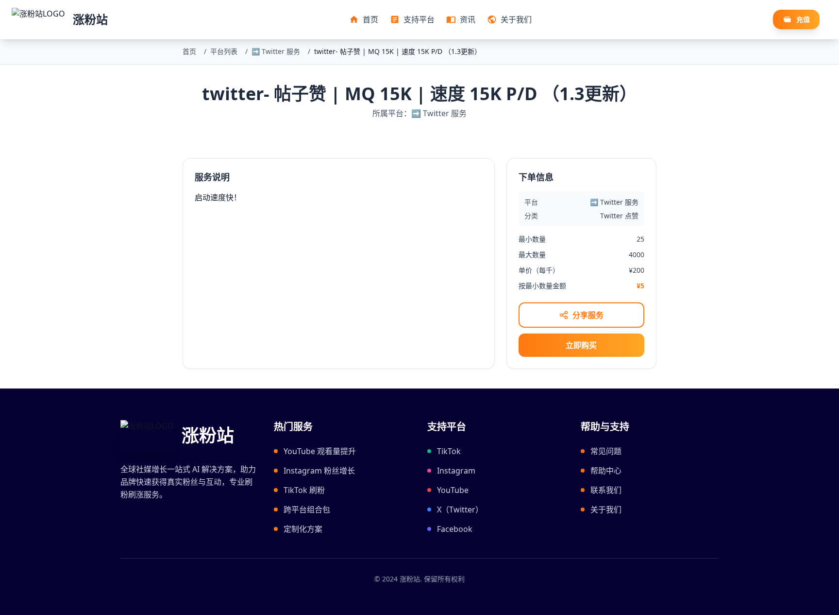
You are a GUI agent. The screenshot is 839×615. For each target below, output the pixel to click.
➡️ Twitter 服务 (276, 51)
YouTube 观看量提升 (320, 451)
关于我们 (605, 509)
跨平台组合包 (307, 509)
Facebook (454, 529)
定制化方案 (303, 529)
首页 (189, 51)
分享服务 (588, 315)
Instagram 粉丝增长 (319, 470)
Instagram (456, 470)
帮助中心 (605, 470)
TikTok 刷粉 (304, 490)
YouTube (453, 490)
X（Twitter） (460, 509)
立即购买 (581, 345)
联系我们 (605, 490)
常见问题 (605, 451)
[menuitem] (363, 19)
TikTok (449, 451)
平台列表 (223, 51)
